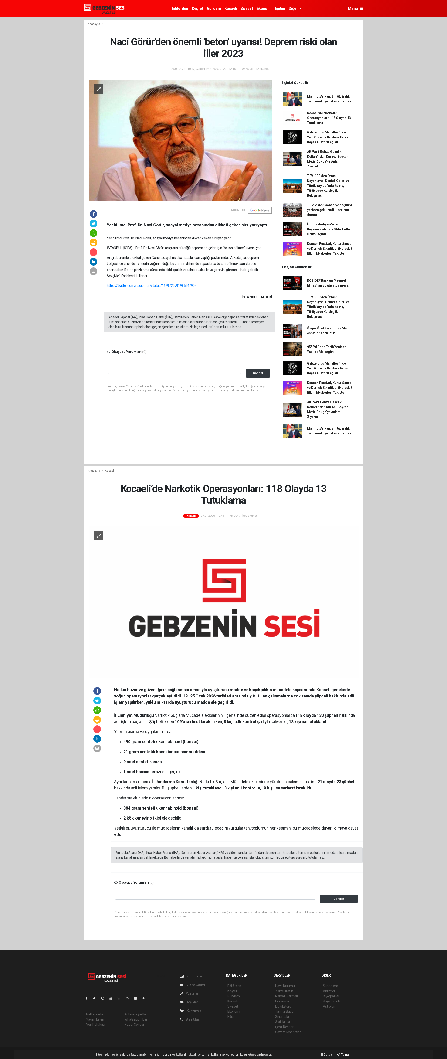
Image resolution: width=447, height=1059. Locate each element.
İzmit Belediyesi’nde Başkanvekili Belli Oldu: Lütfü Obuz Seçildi (328, 229)
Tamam (346, 1054)
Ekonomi (264, 8)
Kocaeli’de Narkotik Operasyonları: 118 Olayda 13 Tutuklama (329, 118)
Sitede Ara (330, 986)
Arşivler (192, 1002)
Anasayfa (94, 24)
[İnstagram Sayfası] (104, 998)
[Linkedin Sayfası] (121, 998)
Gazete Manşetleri (288, 1032)
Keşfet (197, 8)
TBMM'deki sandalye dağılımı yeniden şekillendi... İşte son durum (329, 210)
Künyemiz (193, 1011)
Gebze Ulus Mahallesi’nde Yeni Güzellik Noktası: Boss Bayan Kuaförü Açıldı (327, 137)
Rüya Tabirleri (332, 1001)
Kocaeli (230, 8)
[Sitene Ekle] (145, 998)
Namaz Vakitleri (286, 996)
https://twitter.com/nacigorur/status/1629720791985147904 (151, 286)
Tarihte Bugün (285, 1011)
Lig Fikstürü (283, 1006)
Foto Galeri (194, 976)
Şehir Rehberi (284, 1027)
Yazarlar (192, 993)
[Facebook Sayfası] (88, 998)
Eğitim (280, 8)
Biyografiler (331, 996)
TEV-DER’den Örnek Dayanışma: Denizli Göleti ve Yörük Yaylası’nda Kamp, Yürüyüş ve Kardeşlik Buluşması (328, 185)
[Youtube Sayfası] (112, 998)
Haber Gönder (134, 1024)
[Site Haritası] (137, 998)
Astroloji (329, 1006)
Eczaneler (282, 1001)
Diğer (294, 8)
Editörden (180, 8)
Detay (327, 1054)
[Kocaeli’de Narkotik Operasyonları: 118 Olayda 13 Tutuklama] (224, 602)
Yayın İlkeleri (95, 1019)
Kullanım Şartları (136, 1014)
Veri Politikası (95, 1024)
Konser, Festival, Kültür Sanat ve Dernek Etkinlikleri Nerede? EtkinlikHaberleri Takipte (329, 248)
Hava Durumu (285, 986)
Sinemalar (282, 1016)
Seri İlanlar (282, 1022)
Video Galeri (195, 985)
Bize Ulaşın (193, 1019)
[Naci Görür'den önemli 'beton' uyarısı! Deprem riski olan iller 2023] (180, 140)
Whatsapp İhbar (136, 1019)
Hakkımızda (94, 1014)
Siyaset (246, 8)
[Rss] (129, 998)
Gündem (214, 8)
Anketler (329, 991)
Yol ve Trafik (284, 991)
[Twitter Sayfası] (96, 998)
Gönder (258, 373)
